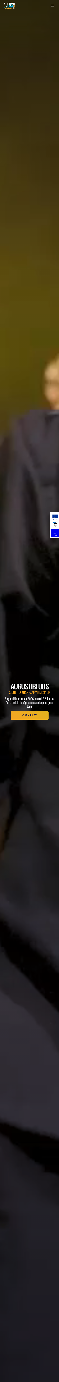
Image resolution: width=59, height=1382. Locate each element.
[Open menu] (52, 5)
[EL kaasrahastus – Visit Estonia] (54, 525)
